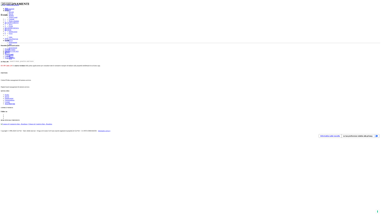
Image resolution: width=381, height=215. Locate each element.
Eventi (11, 26)
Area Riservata (13, 39)
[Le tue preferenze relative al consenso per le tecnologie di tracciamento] (377, 211)
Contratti (11, 19)
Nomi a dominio (14, 21)
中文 (10, 59)
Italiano (11, 57)
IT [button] (6, 53)
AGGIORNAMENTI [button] (12, 23)
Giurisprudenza (9, 100)
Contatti (7, 102)
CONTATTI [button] (9, 41)
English (11, 55)
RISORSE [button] (8, 30)
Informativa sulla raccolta (330, 136)
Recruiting (12, 49)
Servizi (7, 96)
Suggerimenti (13, 48)
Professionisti (13, 42)
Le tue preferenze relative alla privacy (357, 136)
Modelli (11, 15)
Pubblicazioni (13, 32)
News (10, 24)
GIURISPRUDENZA (12, 28)
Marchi (11, 14)
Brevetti (11, 12)
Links (10, 37)
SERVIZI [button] (8, 10)
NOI (6, 8)
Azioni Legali (13, 17)
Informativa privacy (104, 131)
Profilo (7, 95)
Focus (11, 33)
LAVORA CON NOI (11, 51)
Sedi (10, 44)
